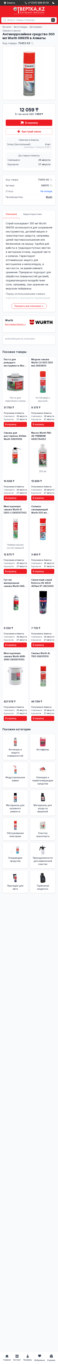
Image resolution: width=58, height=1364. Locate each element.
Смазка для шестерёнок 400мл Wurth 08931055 (15, 435)
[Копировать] (32, 43)
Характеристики (32, 214)
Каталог (7, 27)
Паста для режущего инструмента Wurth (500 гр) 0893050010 (15, 362)
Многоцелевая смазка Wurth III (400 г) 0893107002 (15, 509)
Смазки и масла (11, 30)
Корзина (51, 1360)
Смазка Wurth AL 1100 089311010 (40, 655)
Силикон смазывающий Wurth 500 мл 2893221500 (39, 509)
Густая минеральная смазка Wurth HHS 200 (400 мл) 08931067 (14, 583)
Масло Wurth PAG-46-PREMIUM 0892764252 (41, 435)
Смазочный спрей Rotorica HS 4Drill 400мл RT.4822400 (42, 582)
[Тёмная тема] (53, 3)
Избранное (39, 1360)
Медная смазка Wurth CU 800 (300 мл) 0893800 (42, 362)
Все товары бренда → (15, 324)
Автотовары (20, 27)
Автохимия (36, 27)
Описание (11, 214)
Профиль (27, 1360)
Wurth (49, 197)
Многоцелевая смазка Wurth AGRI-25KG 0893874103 (15, 656)
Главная (7, 1360)
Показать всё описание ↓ (29, 306)
